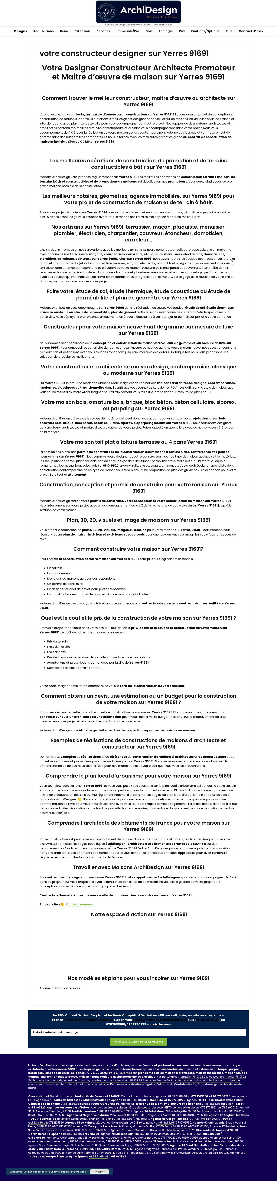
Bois (149, 31)
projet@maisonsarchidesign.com (159, 1020)
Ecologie (166, 31)
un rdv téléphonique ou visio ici (88, 1020)
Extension (82, 31)
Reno (64, 31)
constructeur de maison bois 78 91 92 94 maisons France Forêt (132, 1080)
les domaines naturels (47, 1080)
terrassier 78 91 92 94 (193, 1077)
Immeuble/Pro (127, 31)
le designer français (76, 1080)
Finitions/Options (205, 31)
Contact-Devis (251, 31)
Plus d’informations (76, 1171)
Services (103, 31)
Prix (182, 31)
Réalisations (43, 31)
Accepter (100, 1171)
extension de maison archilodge (196, 1080)
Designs (20, 31)
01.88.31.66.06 (208, 1020)
